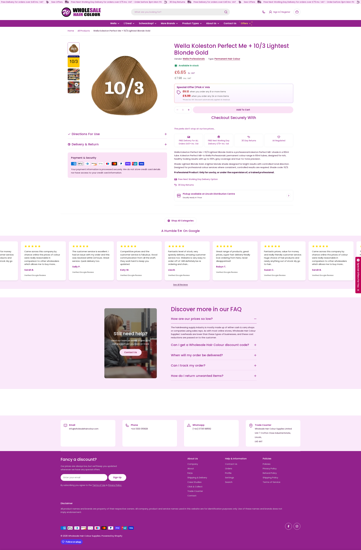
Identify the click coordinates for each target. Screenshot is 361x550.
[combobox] (180, 12)
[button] (358, 275)
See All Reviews (180, 284)
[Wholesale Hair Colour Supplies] (47, 2)
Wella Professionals (194, 58)
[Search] (226, 12)
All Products (84, 30)
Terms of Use (98, 485)
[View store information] (288, 195)
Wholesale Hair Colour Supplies (84, 535)
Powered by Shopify (112, 535)
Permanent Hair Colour (227, 58)
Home (71, 30)
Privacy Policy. (115, 485)
